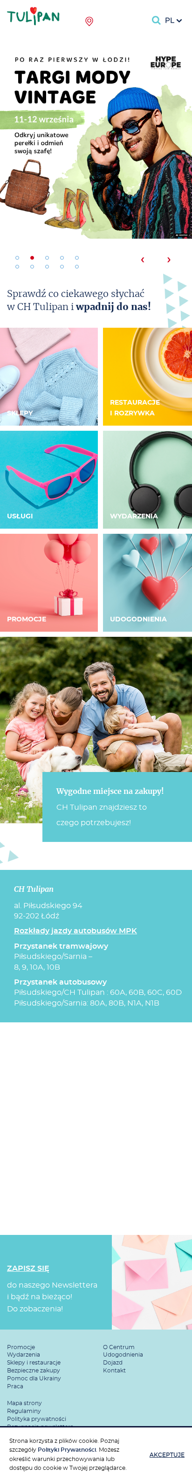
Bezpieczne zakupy (33, 1370)
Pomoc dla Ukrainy (34, 1378)
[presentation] (142, 259)
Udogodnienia (123, 1355)
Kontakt (114, 1370)
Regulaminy (24, 1411)
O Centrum (119, 1347)
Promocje (21, 1347)
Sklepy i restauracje (34, 1362)
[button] (17, 258)
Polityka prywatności (36, 1419)
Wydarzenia (23, 1355)
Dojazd (113, 1362)
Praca (15, 1386)
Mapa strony (24, 1403)
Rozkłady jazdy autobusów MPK (75, 931)
